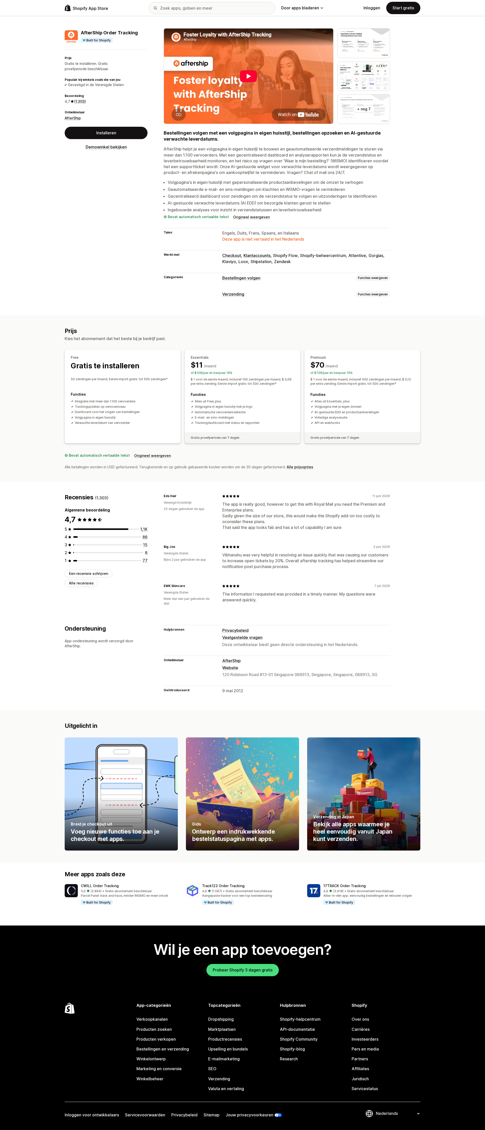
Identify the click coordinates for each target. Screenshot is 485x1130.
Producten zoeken (154, 1029)
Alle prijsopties (300, 467)
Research (289, 1058)
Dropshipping (221, 1019)
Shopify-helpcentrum (300, 1019)
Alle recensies (81, 583)
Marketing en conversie (159, 1068)
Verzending (233, 294)
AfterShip (73, 118)
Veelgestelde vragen (242, 637)
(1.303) (80, 101)
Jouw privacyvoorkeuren (249, 1114)
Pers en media (365, 1048)
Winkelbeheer (149, 1078)
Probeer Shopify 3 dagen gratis (243, 969)
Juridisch (360, 1078)
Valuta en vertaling (226, 1088)
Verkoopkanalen (152, 1019)
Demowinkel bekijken (106, 146)
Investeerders (365, 1039)
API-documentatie (297, 1029)
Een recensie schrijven (88, 573)
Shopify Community (299, 1039)
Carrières (361, 1029)
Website (230, 667)
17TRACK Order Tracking (344, 886)
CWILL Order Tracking (100, 886)
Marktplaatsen (222, 1029)
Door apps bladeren (300, 7)
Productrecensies (225, 1039)
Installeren (106, 132)
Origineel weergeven (251, 217)
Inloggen (371, 7)
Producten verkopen (156, 1039)
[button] (121, 894)
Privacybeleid (235, 630)
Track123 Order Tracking (223, 886)
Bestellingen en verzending (162, 1048)
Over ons (360, 1019)
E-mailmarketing (224, 1058)
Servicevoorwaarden (145, 1114)
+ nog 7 (364, 109)
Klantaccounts (257, 255)
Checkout (231, 255)
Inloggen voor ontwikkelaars (92, 1114)
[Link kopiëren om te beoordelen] (180, 496)
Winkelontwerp (151, 1058)
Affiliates (360, 1068)
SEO (212, 1068)
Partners (360, 1058)
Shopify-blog (292, 1048)
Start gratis (403, 7)
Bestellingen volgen (241, 277)
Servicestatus (365, 1088)
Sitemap (212, 1114)
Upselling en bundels (228, 1048)
